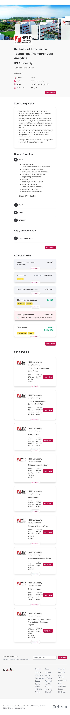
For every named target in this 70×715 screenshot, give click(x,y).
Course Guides (37, 685)
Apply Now (48, 377)
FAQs (60, 683)
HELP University (23, 63)
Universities (39, 675)
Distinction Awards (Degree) (39, 465)
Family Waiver (33, 434)
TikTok (47, 675)
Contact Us (62, 686)
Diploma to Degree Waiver (38, 526)
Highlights (38, 689)
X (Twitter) (48, 678)
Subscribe (62, 658)
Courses (38, 672)
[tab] (35, 159)
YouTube (48, 684)
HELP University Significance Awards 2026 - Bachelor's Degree (39, 622)
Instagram (48, 672)
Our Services (61, 676)
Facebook (48, 681)
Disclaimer (62, 692)
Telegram (48, 687)
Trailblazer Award (34, 589)
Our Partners (62, 680)
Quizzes (38, 681)
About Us (61, 672)
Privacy (61, 689)
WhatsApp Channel (48, 691)
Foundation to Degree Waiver (39, 558)
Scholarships (39, 678)
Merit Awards (33, 497)
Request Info (50, 93)
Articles (37, 692)
